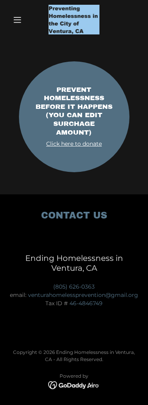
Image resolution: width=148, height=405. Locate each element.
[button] (19, 20)
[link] (74, 19)
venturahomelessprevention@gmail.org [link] (83, 295)
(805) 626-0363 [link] (74, 286)
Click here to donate (74, 143)
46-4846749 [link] (86, 303)
